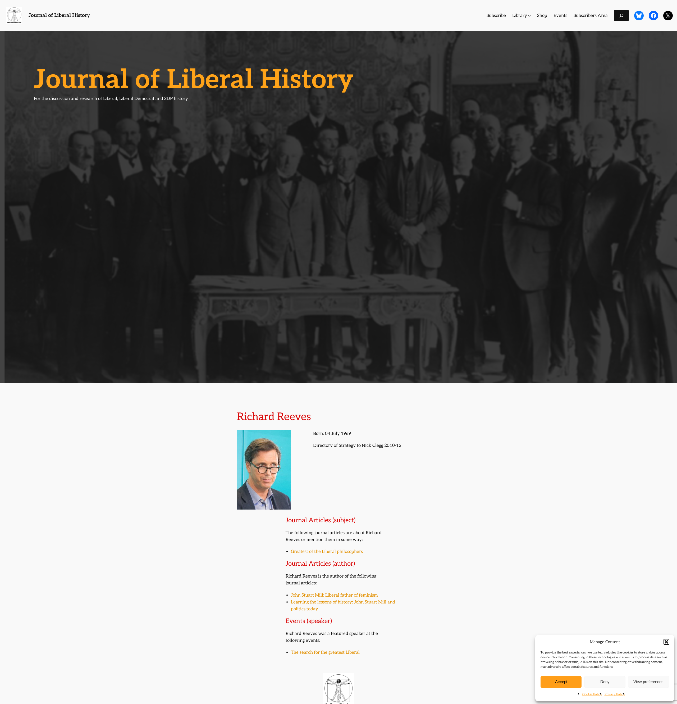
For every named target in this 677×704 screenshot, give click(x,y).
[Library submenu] (529, 15)
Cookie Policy (592, 694)
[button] (666, 641)
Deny (605, 681)
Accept (561, 681)
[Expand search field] (621, 15)
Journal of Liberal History (59, 15)
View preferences (648, 681)
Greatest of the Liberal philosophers (327, 551)
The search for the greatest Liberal (325, 652)
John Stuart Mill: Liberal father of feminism (334, 595)
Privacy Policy (615, 694)
